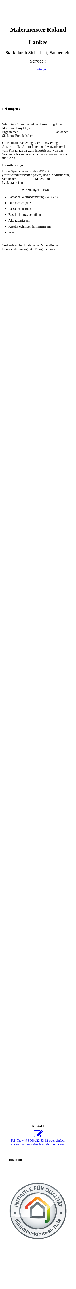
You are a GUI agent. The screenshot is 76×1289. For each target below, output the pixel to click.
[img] (38, 11)
